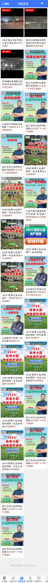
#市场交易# (37, 45)
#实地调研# (9, 383)
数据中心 (39, 581)
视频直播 (21, 581)
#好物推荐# (11, 172)
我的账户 (30, 581)
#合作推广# (12, 509)
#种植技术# (14, 127)
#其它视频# (35, 88)
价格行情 (13, 581)
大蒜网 (4, 581)
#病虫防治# (35, 295)
